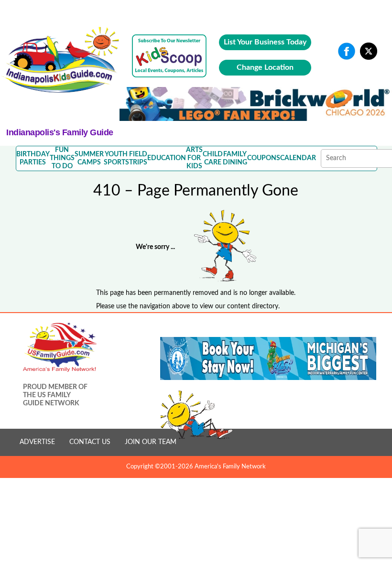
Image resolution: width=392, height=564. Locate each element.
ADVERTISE (37, 442)
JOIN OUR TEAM (150, 442)
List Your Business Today (265, 42)
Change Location (265, 67)
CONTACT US (89, 442)
